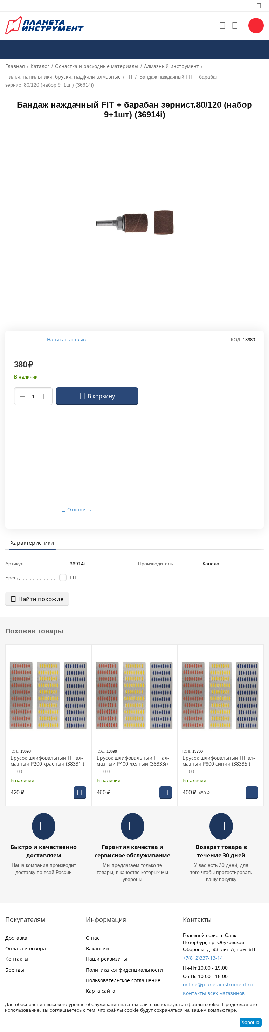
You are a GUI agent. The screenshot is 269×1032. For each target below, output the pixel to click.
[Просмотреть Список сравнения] (235, 25)
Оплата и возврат (26, 948)
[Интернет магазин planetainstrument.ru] (44, 25)
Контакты (16, 959)
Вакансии (97, 948)
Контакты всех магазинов (214, 993)
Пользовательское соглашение (123, 980)
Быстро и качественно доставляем (44, 851)
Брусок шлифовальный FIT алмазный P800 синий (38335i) (218, 761)
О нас (92, 938)
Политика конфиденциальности (124, 969)
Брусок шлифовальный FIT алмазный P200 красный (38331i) (47, 761)
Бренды (14, 969)
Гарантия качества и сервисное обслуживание (132, 851)
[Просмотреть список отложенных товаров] (222, 25)
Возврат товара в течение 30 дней (221, 851)
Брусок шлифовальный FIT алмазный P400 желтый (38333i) (133, 761)
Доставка (16, 938)
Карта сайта (100, 990)
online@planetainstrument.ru (218, 984)
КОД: (236, 339)
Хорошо (250, 1022)
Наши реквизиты (106, 959)
